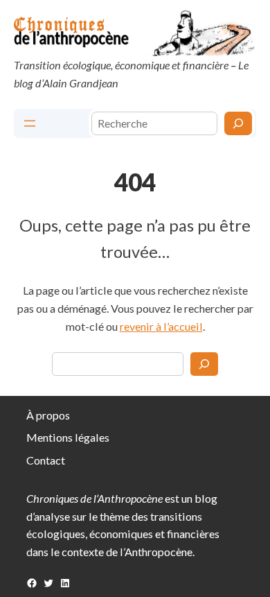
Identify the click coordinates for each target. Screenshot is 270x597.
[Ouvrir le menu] (29, 123)
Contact (45, 460)
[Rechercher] (238, 123)
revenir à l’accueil (161, 326)
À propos (48, 415)
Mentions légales (67, 437)
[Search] (204, 364)
